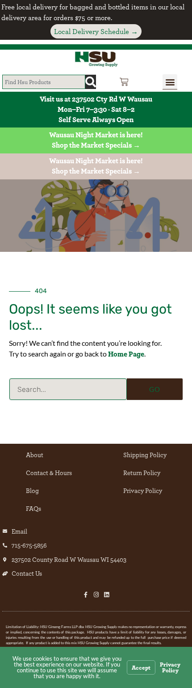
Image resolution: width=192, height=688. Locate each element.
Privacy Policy (142, 490)
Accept (141, 667)
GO (154, 389)
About (34, 454)
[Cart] (124, 82)
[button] (170, 81)
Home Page (126, 353)
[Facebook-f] (86, 595)
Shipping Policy (145, 454)
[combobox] (43, 82)
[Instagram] (96, 595)
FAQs (33, 508)
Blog (32, 490)
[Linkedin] (106, 595)
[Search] (90, 82)
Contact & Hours (49, 472)
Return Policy (141, 472)
